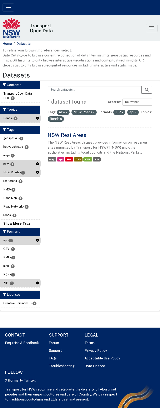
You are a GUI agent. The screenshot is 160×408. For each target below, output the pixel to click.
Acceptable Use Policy (102, 358)
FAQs (53, 358)
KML (88, 159)
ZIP (97, 159)
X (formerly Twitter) (20, 380)
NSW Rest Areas (67, 135)
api (60, 159)
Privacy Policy (96, 351)
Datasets (23, 44)
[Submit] (146, 90)
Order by (114, 102)
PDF (68, 159)
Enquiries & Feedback (22, 343)
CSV (78, 159)
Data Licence (95, 366)
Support (55, 351)
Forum (54, 343)
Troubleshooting (62, 366)
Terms (90, 343)
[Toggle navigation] (8, 7)
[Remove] (67, 112)
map (52, 159)
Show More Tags (17, 223)
